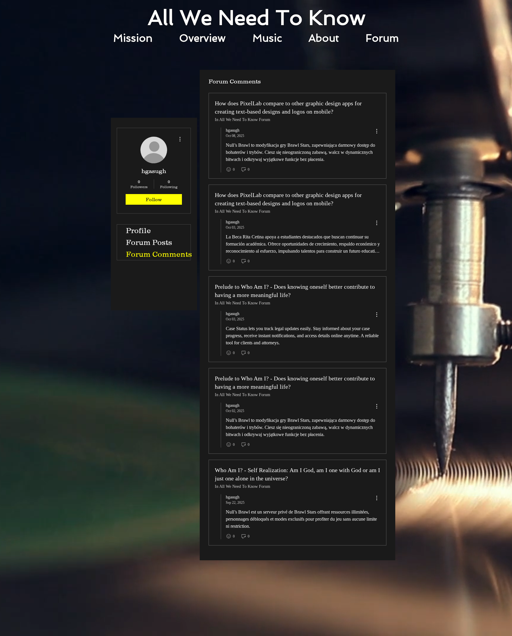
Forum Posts (149, 242)
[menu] (376, 131)
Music (280, 38)
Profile (138, 230)
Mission (146, 38)
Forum (382, 38)
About (337, 38)
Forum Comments (158, 254)
